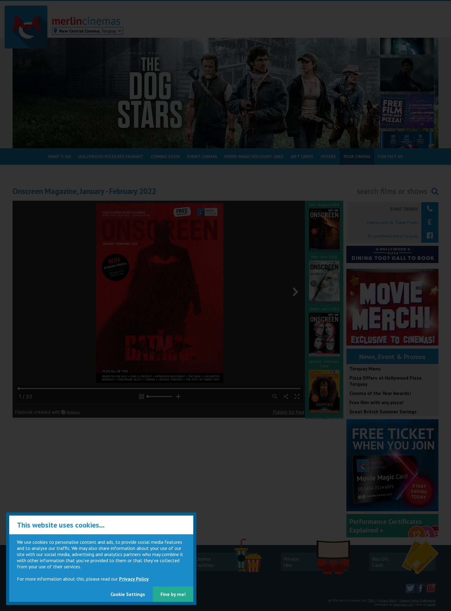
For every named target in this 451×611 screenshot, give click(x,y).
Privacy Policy (134, 579)
